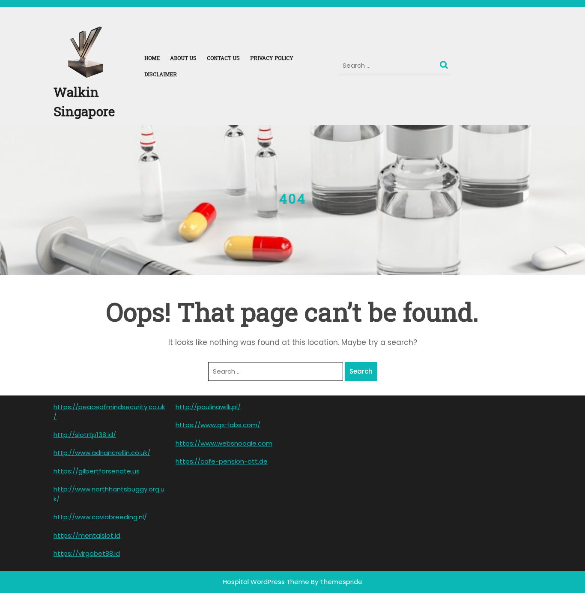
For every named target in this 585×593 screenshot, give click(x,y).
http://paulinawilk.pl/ (208, 406)
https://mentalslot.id (87, 535)
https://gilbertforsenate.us (97, 471)
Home (152, 57)
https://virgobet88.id (87, 553)
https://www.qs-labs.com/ (218, 424)
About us (183, 57)
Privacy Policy (271, 57)
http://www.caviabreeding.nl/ (100, 516)
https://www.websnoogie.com (224, 443)
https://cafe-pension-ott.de (222, 461)
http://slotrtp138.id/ (85, 434)
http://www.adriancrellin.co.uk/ (102, 452)
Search (445, 63)
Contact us (223, 57)
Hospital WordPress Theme (266, 581)
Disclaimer (160, 74)
